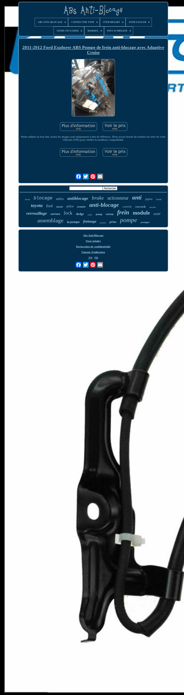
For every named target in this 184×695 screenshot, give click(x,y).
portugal (145, 222)
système (103, 223)
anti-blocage (104, 205)
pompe (128, 220)
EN (90, 257)
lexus (27, 199)
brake (98, 198)
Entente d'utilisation (93, 252)
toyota (37, 205)
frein (123, 212)
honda (159, 199)
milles (90, 215)
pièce (69, 206)
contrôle (127, 206)
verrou (110, 214)
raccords (140, 206)
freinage (89, 221)
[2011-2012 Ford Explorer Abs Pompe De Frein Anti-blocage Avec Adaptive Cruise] (93, 88)
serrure (55, 214)
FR (96, 257)
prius (113, 222)
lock (68, 213)
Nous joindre (93, 241)
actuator (81, 206)
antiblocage (77, 198)
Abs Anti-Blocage (93, 235)
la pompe (73, 222)
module (141, 213)
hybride (59, 207)
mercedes (152, 207)
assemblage (50, 220)
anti (137, 197)
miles (60, 199)
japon (149, 199)
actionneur (117, 198)
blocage (43, 198)
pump (99, 214)
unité (156, 214)
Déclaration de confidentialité (93, 246)
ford (49, 206)
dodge (80, 214)
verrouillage (36, 213)
